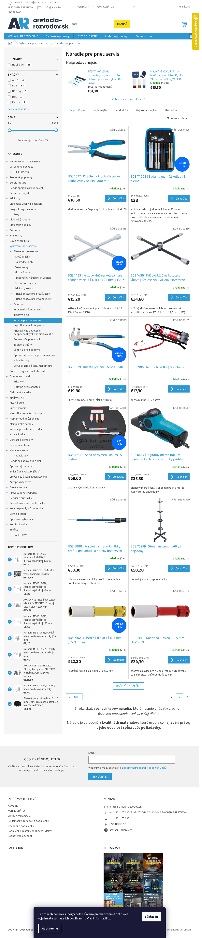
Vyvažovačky (22, 257)
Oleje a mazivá (18, 487)
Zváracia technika (20, 445)
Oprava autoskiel (20, 376)
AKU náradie (17, 403)
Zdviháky (15, 199)
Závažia (18, 304)
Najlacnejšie (101, 110)
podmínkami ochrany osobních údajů (144, 768)
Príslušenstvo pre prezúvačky (32, 294)
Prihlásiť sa (100, 776)
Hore (75, 696)
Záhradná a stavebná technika (27, 503)
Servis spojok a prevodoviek (27, 188)
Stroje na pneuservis (26, 251)
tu (108, 918)
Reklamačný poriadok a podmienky (28, 821)
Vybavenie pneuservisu (23, 246)
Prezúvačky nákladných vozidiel (33, 278)
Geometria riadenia (26, 283)
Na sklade (21, 65)
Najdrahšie (122, 110)
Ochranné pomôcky (21, 440)
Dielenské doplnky (20, 225)
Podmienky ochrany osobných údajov (30, 831)
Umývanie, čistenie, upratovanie (29, 477)
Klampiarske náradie (22, 424)
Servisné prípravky (21, 498)
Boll (17, 97)
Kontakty (83, 7)
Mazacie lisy (21, 456)
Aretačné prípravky (21, 177)
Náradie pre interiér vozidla (26, 429)
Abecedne (171, 110)
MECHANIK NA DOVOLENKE (25, 162)
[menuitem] (23, 36)
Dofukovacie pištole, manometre (33, 366)
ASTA (18, 80)
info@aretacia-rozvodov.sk (125, 807)
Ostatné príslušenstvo (27, 387)
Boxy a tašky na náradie (23, 209)
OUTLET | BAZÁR (19, 172)
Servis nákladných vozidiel (25, 461)
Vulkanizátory (21, 361)
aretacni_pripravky (120, 830)
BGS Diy (19, 91)
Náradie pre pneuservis (27, 320)
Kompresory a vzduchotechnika (28, 371)
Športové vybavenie (22, 519)
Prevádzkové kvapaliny (23, 493)
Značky (14, 530)
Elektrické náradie (20, 392)
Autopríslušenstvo (20, 482)
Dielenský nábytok (20, 220)
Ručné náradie (18, 408)
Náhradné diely (24, 262)
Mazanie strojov (19, 450)
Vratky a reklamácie (19, 816)
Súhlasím (151, 917)
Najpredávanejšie (146, 110)
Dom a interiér (18, 514)
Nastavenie (50, 928)
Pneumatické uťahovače (28, 310)
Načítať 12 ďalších (128, 686)
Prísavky (19, 382)
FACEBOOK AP (117, 824)
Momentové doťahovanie (24, 419)
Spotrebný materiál (21, 466)
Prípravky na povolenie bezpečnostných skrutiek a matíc (33, 332)
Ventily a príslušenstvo (27, 350)
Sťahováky (16, 236)
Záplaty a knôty (23, 345)
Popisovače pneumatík (27, 339)
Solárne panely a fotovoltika (26, 509)
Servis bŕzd (16, 230)
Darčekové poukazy (21, 167)
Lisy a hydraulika (19, 241)
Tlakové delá (21, 315)
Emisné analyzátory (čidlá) (25, 472)
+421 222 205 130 (119, 818)
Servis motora (18, 183)
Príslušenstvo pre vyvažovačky (33, 299)
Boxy (16, 214)
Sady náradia (17, 435)
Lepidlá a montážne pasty (29, 325)
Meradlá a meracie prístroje (26, 413)
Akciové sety (22, 273)
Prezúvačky (21, 267)
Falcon (18, 102)
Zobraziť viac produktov (126, 99)
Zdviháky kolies (24, 288)
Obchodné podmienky (21, 826)
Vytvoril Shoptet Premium (176, 930)
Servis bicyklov (19, 525)
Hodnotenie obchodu (20, 836)
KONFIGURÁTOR (105, 7)
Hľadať (122, 23)
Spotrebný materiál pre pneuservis (34, 355)
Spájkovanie (17, 398)
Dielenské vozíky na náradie (26, 204)
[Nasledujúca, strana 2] (179, 696)
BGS (18, 86)
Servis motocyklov (21, 193)
